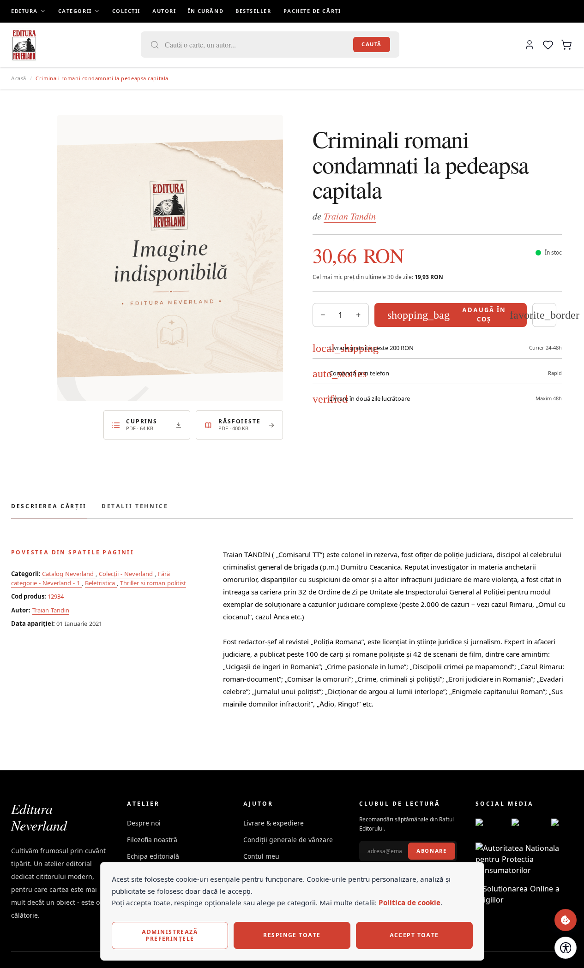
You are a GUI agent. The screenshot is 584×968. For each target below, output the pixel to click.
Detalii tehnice (135, 506)
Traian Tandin (350, 216)
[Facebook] (490, 823)
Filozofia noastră (152, 839)
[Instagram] (528, 823)
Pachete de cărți (312, 11)
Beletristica (101, 583)
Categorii (75, 11)
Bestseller (253, 11)
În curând (205, 11)
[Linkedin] (564, 823)
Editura (24, 11)
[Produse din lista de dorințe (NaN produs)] (548, 44)
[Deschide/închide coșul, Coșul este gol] (566, 44)
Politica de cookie (409, 902)
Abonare (431, 851)
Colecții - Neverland (127, 573)
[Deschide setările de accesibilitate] (565, 948)
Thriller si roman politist (153, 583)
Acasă (18, 78)
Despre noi (144, 823)
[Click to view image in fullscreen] (170, 258)
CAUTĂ (371, 44)
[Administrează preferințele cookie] (565, 920)
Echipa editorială (153, 856)
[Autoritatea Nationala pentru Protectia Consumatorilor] (524, 859)
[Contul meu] (529, 44)
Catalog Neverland (69, 573)
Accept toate (414, 935)
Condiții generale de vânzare (288, 839)
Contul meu (261, 856)
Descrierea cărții (49, 506)
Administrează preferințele (170, 935)
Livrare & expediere (273, 823)
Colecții (126, 11)
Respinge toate (291, 935)
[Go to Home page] (24, 44)
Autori (164, 11)
